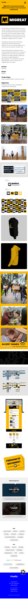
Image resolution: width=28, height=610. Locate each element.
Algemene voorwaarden (14, 595)
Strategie (7, 547)
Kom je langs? (14, 585)
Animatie (16, 79)
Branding (4, 85)
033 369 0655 (14, 588)
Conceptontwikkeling (10, 537)
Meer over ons (14, 591)
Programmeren (5, 86)
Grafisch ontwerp (11, 85)
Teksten (21, 552)
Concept (14, 547)
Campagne (20, 537)
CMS (16, 552)
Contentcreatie (14, 540)
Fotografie (21, 534)
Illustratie (13, 534)
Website (12, 79)
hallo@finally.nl (14, 589)
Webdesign (19, 85)
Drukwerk (21, 79)
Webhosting (13, 86)
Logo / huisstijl (5, 79)
